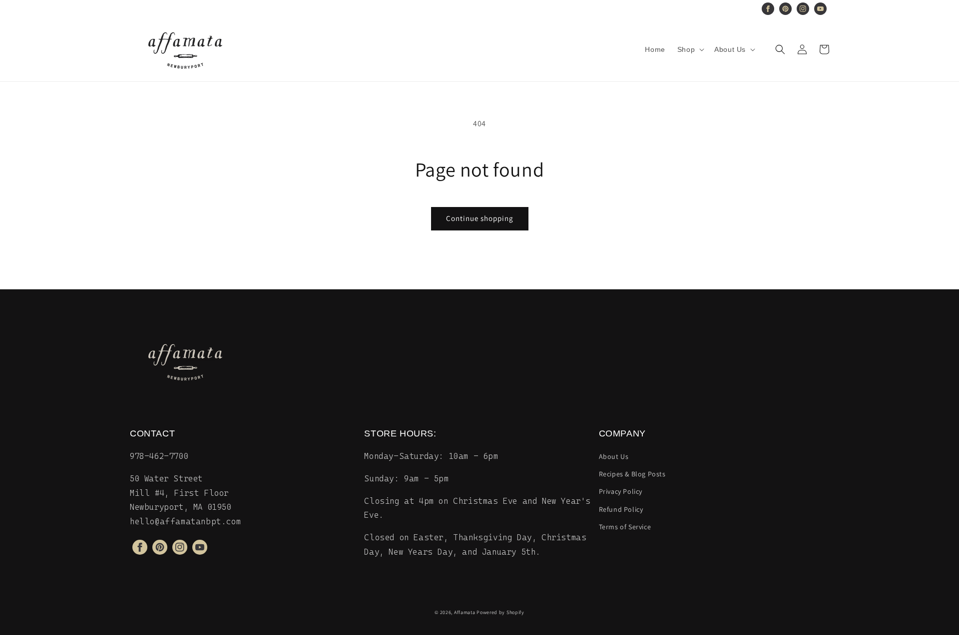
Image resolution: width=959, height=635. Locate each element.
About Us (614, 456)
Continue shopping (479, 218)
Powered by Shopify (500, 612)
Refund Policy (621, 509)
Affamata (465, 612)
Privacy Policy (620, 491)
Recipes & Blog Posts (632, 473)
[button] (689, 49)
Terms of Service (625, 526)
